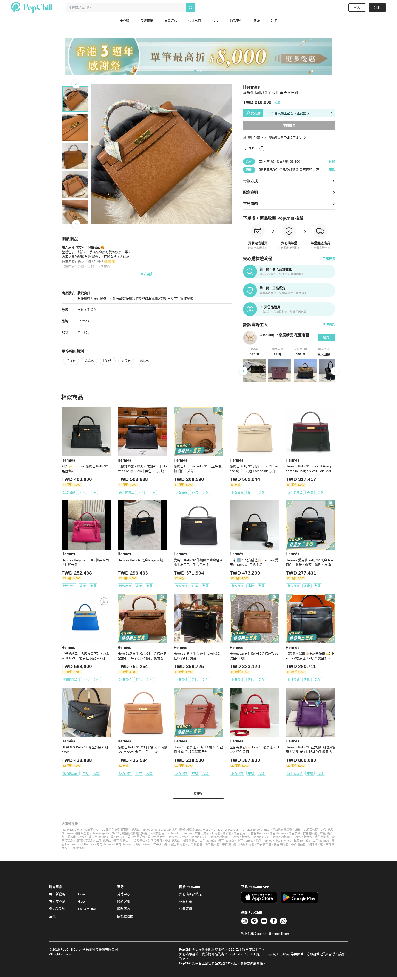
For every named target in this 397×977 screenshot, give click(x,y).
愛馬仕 (163, 833)
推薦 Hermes (142, 844)
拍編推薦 (185, 901)
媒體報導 (185, 909)
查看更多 (146, 274)
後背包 (126, 361)
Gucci (82, 901)
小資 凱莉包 (195, 844)
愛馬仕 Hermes (98, 837)
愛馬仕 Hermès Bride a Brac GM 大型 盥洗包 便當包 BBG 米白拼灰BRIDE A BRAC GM (184, 829)
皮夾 (52, 916)
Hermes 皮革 (261, 837)
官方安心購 (57, 901)
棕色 (198, 833)
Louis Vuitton (87, 909)
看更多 (198, 793)
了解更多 (328, 259)
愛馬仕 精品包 (156, 837)
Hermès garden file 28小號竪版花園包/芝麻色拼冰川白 (125, 833)
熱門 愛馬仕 (155, 840)
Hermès (83, 321)
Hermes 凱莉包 (281, 837)
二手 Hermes (321, 840)
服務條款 (123, 909)
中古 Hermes (124, 844)
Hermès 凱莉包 (219, 837)
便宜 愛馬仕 (120, 840)
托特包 (108, 361)
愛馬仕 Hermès (76, 837)
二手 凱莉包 (160, 844)
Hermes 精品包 (302, 837)
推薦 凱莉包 (246, 844)
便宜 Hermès (226, 840)
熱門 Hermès (264, 840)
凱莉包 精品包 (85, 840)
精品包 (227, 833)
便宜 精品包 (281, 844)
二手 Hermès (208, 840)
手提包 (92, 310)
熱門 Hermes (105, 844)
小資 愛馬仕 (138, 840)
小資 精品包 (298, 844)
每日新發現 (57, 894)
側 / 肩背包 (57, 909)
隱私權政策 (125, 916)
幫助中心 (123, 894)
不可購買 (289, 125)
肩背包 (89, 361)
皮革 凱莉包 (322, 837)
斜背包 (144, 361)
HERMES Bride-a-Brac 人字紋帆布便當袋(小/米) (270, 829)
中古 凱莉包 (229, 844)
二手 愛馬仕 (103, 840)
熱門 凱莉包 (212, 844)
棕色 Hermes (278, 833)
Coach (83, 894)
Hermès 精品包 (240, 837)
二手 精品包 (264, 844)
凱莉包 (216, 833)
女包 (80, 310)
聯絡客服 (123, 901)
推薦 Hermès (302, 840)
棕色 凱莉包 (310, 833)
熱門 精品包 (315, 844)
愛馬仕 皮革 (118, 837)
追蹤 (326, 338)
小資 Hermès (245, 840)
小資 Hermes (86, 844)
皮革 (206, 833)
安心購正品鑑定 (190, 894)
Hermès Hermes (178, 837)
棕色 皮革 (294, 833)
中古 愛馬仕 (172, 840)
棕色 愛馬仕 (241, 833)
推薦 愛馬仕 (189, 840)
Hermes (187, 833)
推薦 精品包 (77, 848)
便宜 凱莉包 (177, 844)
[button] (254, 352)
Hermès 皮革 (199, 837)
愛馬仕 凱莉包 (136, 837)
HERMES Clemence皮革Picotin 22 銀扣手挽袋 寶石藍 (95, 829)
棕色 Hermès (259, 833)
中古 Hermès (283, 840)
